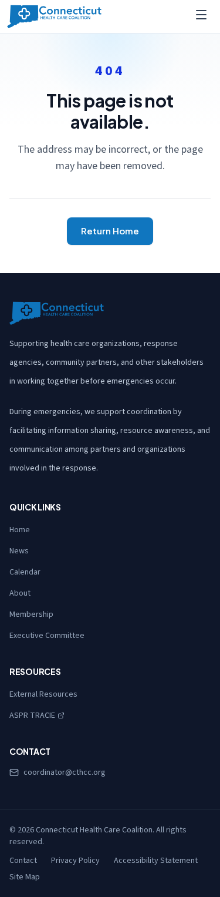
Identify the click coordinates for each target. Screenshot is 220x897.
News (19, 551)
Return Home (110, 230)
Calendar (24, 572)
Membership (31, 614)
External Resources (43, 694)
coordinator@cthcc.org (64, 772)
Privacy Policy (75, 860)
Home (19, 530)
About (20, 593)
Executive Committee (46, 635)
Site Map (24, 877)
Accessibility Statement (156, 860)
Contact (23, 860)
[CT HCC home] (54, 16)
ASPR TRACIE (37, 715)
